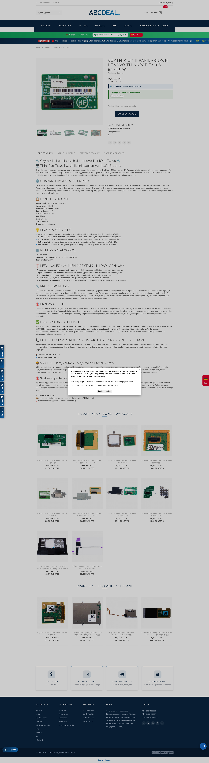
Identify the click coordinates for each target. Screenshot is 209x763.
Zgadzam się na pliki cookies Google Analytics (97, 385)
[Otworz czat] (203, 746)
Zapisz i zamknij (104, 391)
